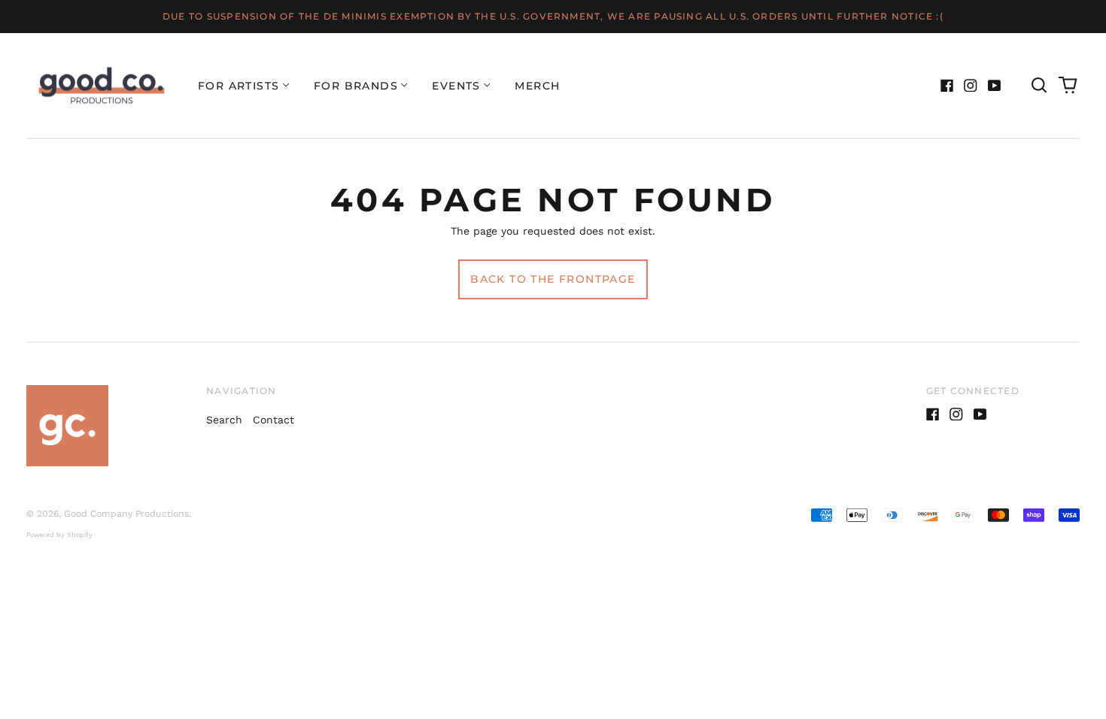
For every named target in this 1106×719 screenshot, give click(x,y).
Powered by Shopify (59, 534)
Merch (537, 86)
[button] (1039, 86)
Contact (273, 420)
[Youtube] (994, 86)
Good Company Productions (126, 513)
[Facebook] (947, 86)
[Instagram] (970, 86)
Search (224, 420)
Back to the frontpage (552, 279)
